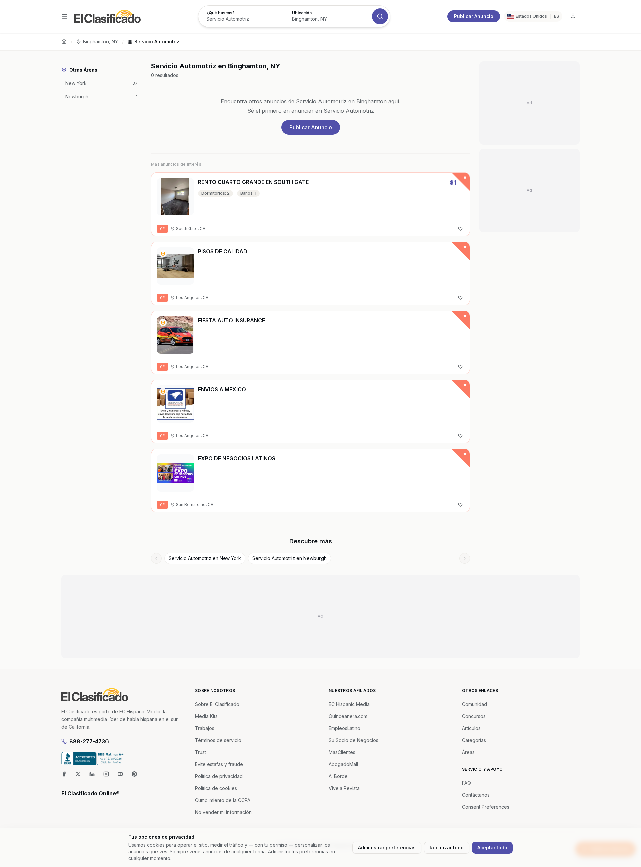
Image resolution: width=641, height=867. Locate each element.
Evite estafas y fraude (219, 764)
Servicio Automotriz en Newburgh (289, 558)
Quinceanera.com (348, 716)
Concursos (474, 716)
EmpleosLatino (344, 728)
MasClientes (342, 752)
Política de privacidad (219, 776)
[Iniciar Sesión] (573, 16)
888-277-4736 (89, 741)
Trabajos (204, 728)
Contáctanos (476, 795)
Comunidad (474, 704)
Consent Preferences (485, 807)
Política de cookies (216, 788)
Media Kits (206, 716)
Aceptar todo (492, 847)
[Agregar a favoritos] (460, 229)
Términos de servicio (218, 740)
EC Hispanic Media (349, 704)
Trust (200, 752)
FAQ (466, 783)
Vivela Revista (344, 788)
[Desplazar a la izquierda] (156, 558)
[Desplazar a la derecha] (464, 558)
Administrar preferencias (387, 847)
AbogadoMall (343, 764)
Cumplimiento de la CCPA (222, 800)
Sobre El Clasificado (217, 704)
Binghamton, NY (100, 41)
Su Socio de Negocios (353, 740)
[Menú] (64, 16)
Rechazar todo (447, 847)
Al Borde (338, 776)
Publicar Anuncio (473, 16)
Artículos (471, 728)
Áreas (468, 752)
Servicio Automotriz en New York (205, 558)
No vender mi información (223, 812)
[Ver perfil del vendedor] (163, 253)
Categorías (474, 740)
